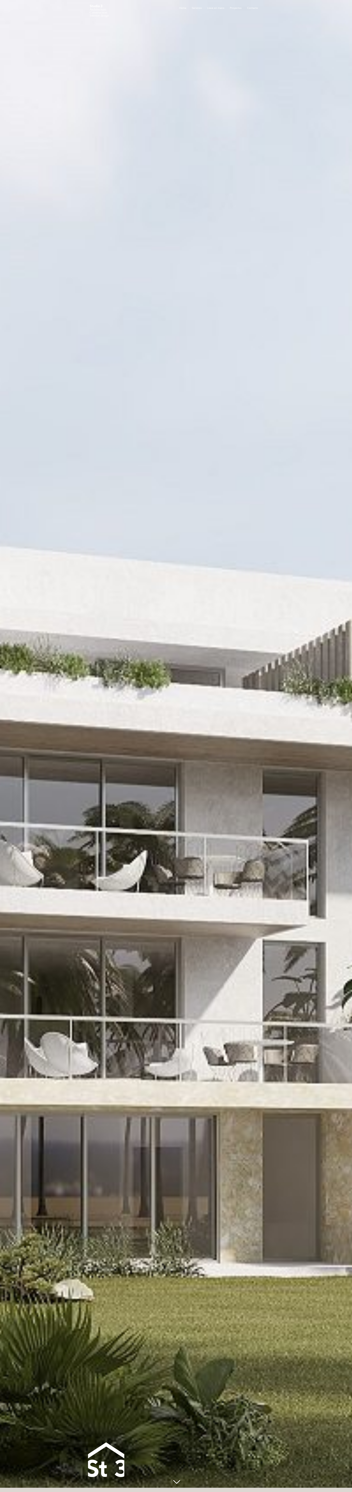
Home (182, 8)
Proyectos (236, 8)
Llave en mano (215, 8)
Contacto (252, 8)
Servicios (197, 8)
